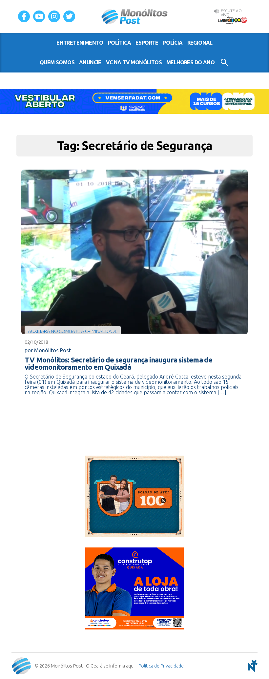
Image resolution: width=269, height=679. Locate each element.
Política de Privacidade (161, 666)
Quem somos (57, 62)
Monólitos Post (135, 16)
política (119, 43)
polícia (173, 43)
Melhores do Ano (190, 62)
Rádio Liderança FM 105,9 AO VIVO (232, 20)
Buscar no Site (224, 62)
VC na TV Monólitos (134, 62)
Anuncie (90, 62)
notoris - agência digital (252, 666)
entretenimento (79, 43)
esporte (146, 43)
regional (200, 43)
